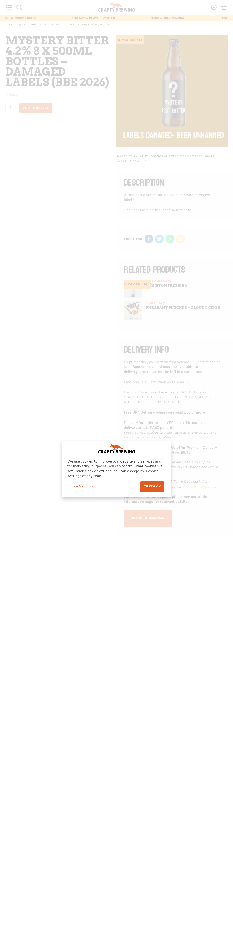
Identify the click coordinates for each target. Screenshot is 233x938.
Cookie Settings (80, 486)
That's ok (152, 487)
